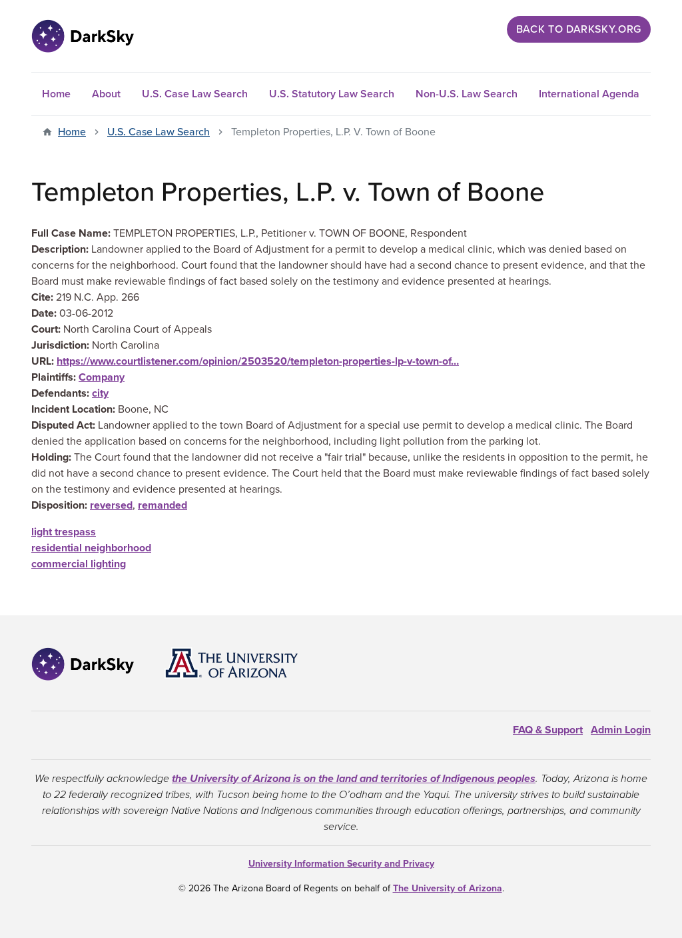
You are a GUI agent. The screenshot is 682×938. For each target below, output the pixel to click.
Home (56, 94)
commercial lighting (78, 564)
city (100, 393)
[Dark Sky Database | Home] (82, 36)
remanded (162, 505)
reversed (111, 505)
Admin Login (621, 730)
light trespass (63, 532)
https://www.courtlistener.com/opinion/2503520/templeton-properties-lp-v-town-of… (258, 361)
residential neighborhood (91, 548)
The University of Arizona (447, 888)
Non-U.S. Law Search (466, 94)
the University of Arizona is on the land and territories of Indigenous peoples (353, 778)
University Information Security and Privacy (341, 863)
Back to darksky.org (578, 29)
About (106, 94)
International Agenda (589, 94)
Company (102, 377)
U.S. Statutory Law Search (331, 94)
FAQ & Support (548, 730)
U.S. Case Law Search (195, 94)
